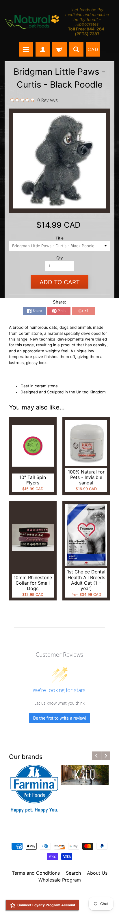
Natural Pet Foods (57, 895)
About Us (97, 873)
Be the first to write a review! (59, 718)
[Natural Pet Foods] (32, 22)
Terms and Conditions (36, 873)
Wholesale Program (59, 880)
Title (59, 238)
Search (73, 873)
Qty (59, 258)
